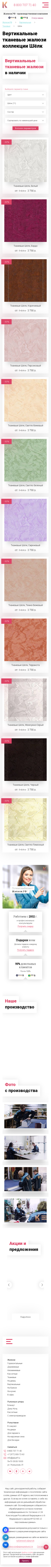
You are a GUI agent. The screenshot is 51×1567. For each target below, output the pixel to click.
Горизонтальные (14, 1363)
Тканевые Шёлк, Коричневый (25, 305)
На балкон (12, 1388)
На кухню (11, 1391)
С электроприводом (16, 1416)
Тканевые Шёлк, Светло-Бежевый (25, 425)
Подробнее (25, 1296)
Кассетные (12, 1374)
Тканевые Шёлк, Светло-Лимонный (25, 844)
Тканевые (11, 1377)
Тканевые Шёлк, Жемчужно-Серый (25, 725)
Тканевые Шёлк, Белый (25, 186)
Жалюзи (11, 1360)
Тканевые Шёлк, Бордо (26, 246)
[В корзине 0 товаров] (46, 1547)
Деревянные (13, 1367)
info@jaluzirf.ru (13, 1458)
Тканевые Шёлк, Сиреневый (25, 545)
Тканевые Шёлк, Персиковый (25, 365)
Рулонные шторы (15, 1402)
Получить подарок (25, 950)
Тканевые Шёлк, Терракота (25, 665)
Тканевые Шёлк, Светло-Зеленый (25, 485)
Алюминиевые (13, 1370)
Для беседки (13, 1440)
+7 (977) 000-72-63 (15, 1454)
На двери (11, 1430)
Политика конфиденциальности (19, 1546)
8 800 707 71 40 (25, 4)
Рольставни (12, 1423)
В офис (10, 1395)
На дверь (11, 1381)
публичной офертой (25, 1540)
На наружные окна (15, 1437)
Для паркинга (13, 1433)
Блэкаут (11, 1405)
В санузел (11, 1426)
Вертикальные (13, 1384)
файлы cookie (27, 1552)
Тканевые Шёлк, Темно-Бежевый (25, 605)
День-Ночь (12, 1409)
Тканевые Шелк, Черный (25, 785)
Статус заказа (37, 18)
